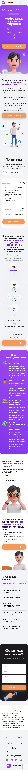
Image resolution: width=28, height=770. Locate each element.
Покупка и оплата (9, 583)
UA (11, 743)
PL (21, 743)
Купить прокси (13, 46)
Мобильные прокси (8, 9)
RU (6, 743)
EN (17, 743)
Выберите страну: (6, 172)
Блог (14, 748)
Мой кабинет (13, 738)
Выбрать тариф (12, 116)
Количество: (10, 209)
